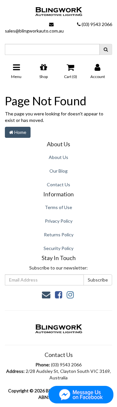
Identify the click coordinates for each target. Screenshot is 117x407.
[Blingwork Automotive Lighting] (58, 10)
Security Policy (58, 248)
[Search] (105, 49)
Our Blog (58, 171)
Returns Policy (58, 234)
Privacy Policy (58, 221)
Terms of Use (58, 207)
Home (19, 132)
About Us (58, 157)
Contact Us (58, 184)
